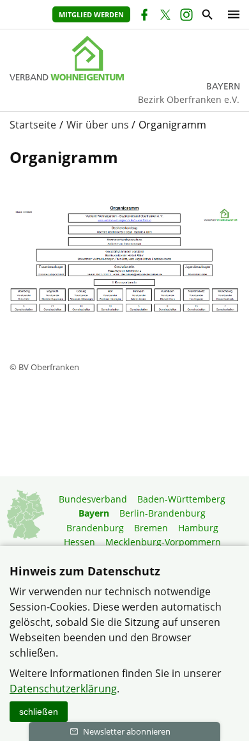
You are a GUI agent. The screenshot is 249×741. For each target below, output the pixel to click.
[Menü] (230, 14)
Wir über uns (97, 125)
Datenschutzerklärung (63, 689)
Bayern (94, 513)
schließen (38, 711)
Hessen (79, 542)
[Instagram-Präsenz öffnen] (185, 16)
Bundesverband (93, 499)
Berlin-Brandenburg (162, 513)
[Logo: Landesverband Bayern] (124, 58)
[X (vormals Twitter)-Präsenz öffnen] (164, 16)
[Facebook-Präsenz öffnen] (143, 16)
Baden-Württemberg (181, 499)
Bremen (151, 528)
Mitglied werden (91, 14)
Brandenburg (95, 528)
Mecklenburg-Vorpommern (163, 542)
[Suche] (207, 16)
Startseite (33, 125)
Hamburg (198, 528)
